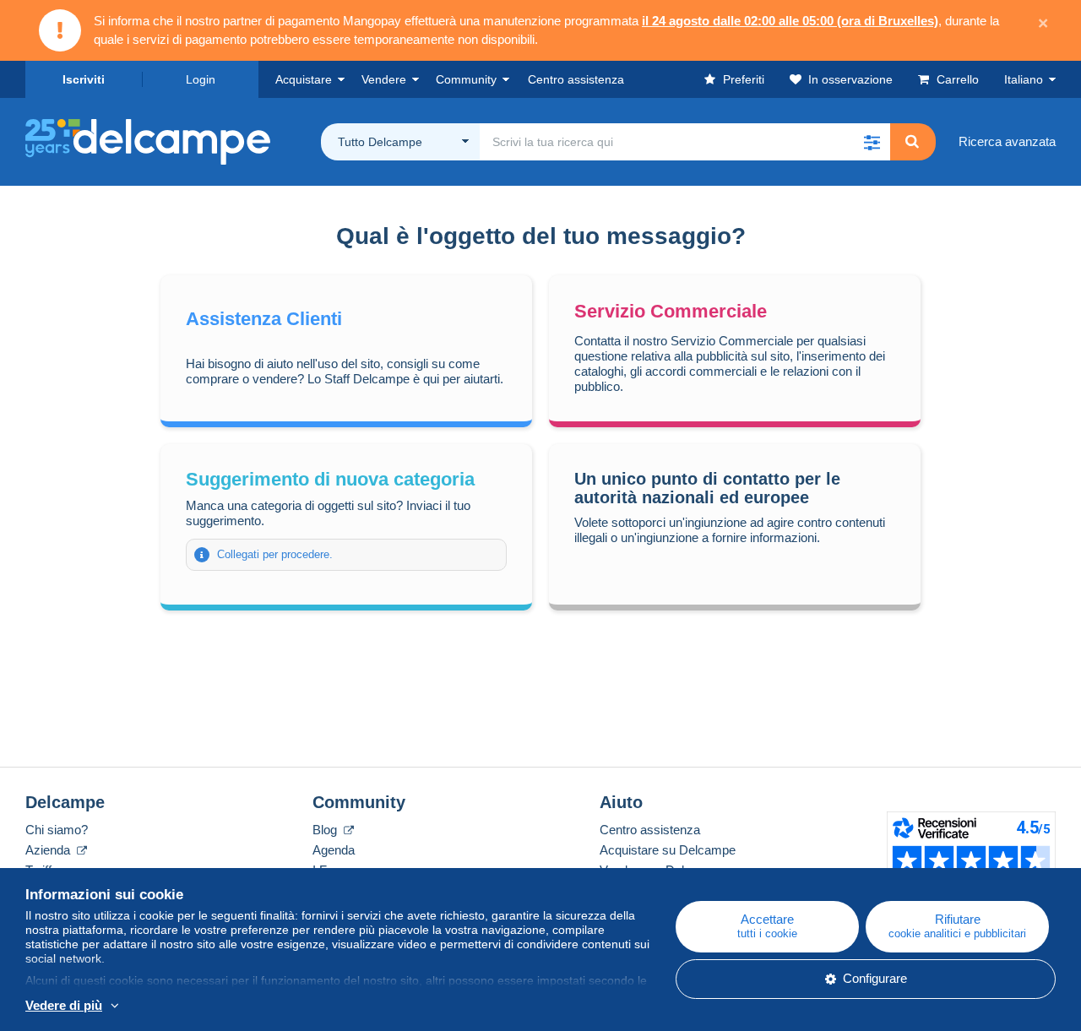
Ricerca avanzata (1007, 141)
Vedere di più (63, 1005)
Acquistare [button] (303, 79)
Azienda (49, 850)
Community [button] (466, 79)
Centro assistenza (650, 829)
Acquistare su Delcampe (668, 850)
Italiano (1023, 79)
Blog (326, 829)
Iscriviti (83, 79)
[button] (871, 141)
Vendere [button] (383, 79)
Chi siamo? (56, 829)
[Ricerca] (912, 141)
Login (200, 79)
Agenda (333, 850)
